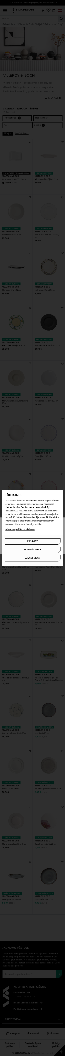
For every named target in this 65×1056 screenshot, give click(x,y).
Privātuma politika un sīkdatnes (20, 530)
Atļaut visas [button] (32, 558)
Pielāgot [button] (32, 541)
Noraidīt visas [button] (32, 550)
